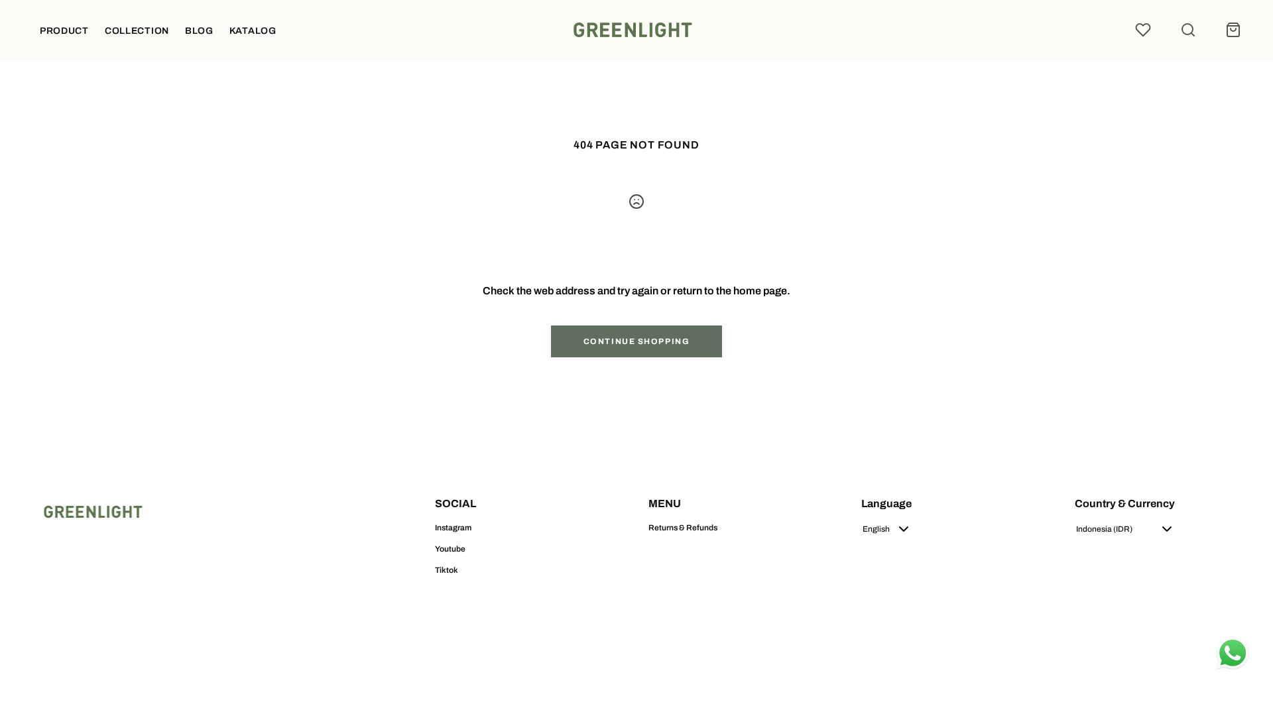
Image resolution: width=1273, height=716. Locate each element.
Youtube (450, 549)
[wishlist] (1143, 30)
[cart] (1233, 30)
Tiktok (446, 570)
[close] (1188, 30)
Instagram (453, 527)
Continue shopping (636, 341)
